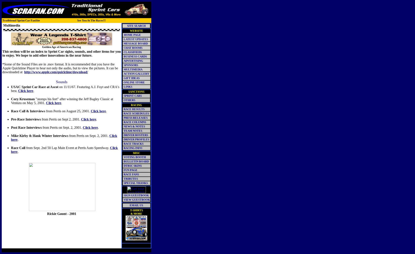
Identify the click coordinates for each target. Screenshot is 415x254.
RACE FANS (131, 174)
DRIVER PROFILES (136, 139)
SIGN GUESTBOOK (136, 195)
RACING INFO (133, 148)
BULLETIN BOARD (136, 161)
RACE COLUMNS (135, 122)
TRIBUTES (131, 178)
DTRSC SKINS (133, 165)
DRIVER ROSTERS (136, 135)
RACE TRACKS (134, 143)
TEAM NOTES (133, 130)
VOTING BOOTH (135, 157)
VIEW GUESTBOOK (137, 199)
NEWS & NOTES (134, 126)
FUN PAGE (130, 170)
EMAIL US (136, 205)
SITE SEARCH (136, 25)
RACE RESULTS (134, 109)
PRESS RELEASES (136, 117)
